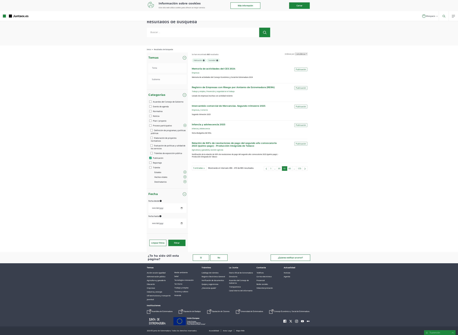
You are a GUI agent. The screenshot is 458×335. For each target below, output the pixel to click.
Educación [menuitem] (151, 284)
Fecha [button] (153, 194)
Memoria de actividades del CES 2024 (213, 69)
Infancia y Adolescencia (201, 128)
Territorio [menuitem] (178, 284)
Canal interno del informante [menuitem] (240, 290)
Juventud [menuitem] (150, 299)
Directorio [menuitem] (233, 276)
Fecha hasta (153, 216)
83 (290, 169)
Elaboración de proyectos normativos (164, 139)
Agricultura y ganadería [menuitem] (156, 280)
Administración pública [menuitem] (156, 276)
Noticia (155, 116)
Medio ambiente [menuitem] (181, 272)
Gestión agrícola (217, 150)
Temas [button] (153, 57)
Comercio (204, 110)
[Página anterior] (266, 168)
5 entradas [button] (200, 168)
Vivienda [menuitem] (177, 295)
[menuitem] (159, 311)
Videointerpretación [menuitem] (264, 288)
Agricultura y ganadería (201, 150)
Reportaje (157, 162)
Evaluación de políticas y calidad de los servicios (168, 147)
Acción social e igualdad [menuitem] (156, 272)
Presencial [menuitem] (260, 280)
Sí (201, 257)
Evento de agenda (160, 106)
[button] (430, 16)
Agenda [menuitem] (287, 276)
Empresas (195, 73)
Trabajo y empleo (198, 91)
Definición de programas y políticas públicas (168, 132)
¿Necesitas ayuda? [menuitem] (209, 288)
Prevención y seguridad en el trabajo (220, 91)
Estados (157, 172)
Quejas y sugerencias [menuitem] (210, 284)
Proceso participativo (162, 125)
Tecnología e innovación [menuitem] (184, 280)
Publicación (157, 158)
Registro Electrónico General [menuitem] (213, 276)
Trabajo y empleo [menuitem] (181, 287)
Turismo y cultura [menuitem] (181, 291)
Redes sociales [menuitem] (262, 284)
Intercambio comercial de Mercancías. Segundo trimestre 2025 (228, 106)
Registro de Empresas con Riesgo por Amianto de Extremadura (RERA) (233, 87)
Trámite (156, 167)
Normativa (157, 111)
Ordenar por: (290, 54)
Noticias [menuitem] (287, 272)
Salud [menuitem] (176, 276)
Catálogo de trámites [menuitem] (210, 272)
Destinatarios (160, 182)
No (219, 257)
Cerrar (299, 5)
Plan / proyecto (159, 121)
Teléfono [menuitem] (260, 272)
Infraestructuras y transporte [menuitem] (159, 295)
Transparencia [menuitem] (235, 287)
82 (285, 169)
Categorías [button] (156, 95)
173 (300, 169)
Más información (245, 5)
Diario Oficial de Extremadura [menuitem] (241, 272)
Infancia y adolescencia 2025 (208, 125)
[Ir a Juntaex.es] (11, 16)
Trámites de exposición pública (168, 153)
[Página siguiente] (304, 168)
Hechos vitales (160, 177)
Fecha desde (154, 201)
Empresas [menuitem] (151, 288)
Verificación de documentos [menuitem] (213, 280)
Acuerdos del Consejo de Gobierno (167, 101)
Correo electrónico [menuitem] (264, 276)
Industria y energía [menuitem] (154, 292)
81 (280, 169)
